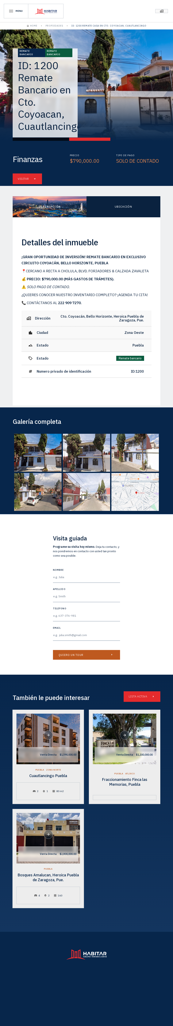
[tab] (49, 206)
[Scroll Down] (48, 735)
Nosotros (137, 981)
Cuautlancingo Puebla (48, 775)
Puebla (39, 770)
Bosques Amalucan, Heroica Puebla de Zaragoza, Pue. (48, 877)
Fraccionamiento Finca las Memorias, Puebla (124, 782)
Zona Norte (53, 770)
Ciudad (57, 992)
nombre (58, 569)
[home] (46, 11)
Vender (68, 981)
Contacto (112, 992)
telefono (59, 608)
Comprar (35, 981)
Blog (83, 992)
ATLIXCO (130, 773)
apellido (59, 589)
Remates (100, 981)
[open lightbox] (38, 453)
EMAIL (57, 627)
